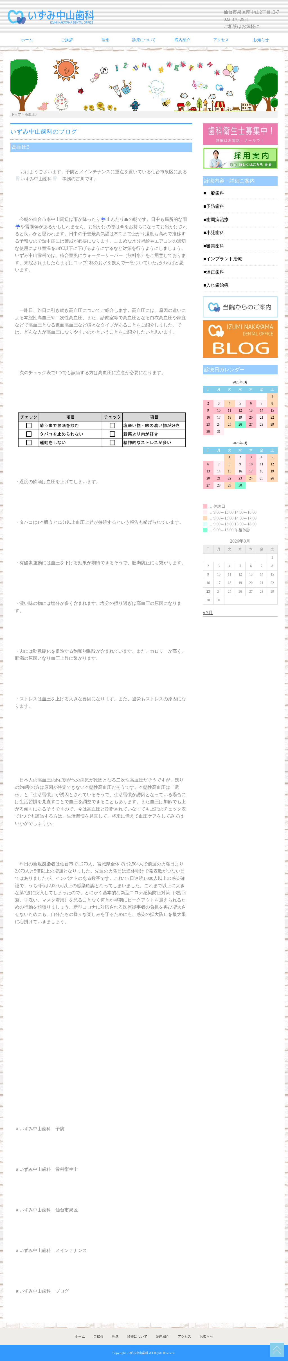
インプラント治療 (224, 258)
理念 (105, 40)
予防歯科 (215, 206)
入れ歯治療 (217, 285)
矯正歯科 (215, 272)
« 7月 (208, 612)
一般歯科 (215, 193)
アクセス (221, 40)
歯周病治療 (217, 219)
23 (208, 592)
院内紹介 (182, 40)
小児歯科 (215, 232)
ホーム (27, 40)
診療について (144, 40)
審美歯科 (215, 245)
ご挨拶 (67, 40)
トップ (16, 114)
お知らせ (261, 40)
